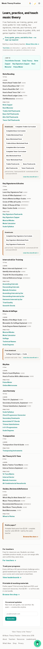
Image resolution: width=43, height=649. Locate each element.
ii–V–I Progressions (10, 427)
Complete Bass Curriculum (16, 131)
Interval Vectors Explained (15, 468)
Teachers (12, 639)
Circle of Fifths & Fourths (16, 202)
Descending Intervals (11, 287)
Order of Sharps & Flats (15, 205)
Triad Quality (8, 302)
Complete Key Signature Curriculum (19, 236)
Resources (20, 639)
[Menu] (39, 3)
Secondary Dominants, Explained (18, 403)
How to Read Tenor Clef (14, 92)
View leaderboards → (12, 577)
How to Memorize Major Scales (17, 199)
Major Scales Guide (14, 208)
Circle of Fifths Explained (14, 195)
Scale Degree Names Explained (17, 326)
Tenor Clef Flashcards (11, 120)
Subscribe (11, 619)
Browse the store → (30, 537)
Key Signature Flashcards (12, 214)
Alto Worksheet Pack (13, 156)
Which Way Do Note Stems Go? (17, 497)
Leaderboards (31, 639)
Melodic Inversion (9, 480)
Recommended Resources (17, 504)
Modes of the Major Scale (15, 320)
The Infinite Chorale (12, 61)
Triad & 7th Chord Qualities (15, 275)
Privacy (21, 643)
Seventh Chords (9, 306)
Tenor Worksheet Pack (14, 160)
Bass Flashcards (29, 164)
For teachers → (9, 560)
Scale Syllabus (8, 226)
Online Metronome (10, 385)
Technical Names (9, 341)
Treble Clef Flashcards (11, 111)
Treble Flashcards (12, 164)
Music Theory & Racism (14, 501)
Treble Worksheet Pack (14, 135)
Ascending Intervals (10, 284)
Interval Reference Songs (16, 278)
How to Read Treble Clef (14, 83)
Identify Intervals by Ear (14, 271)
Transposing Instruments (12, 451)
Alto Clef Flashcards (10, 117)
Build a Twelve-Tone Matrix (15, 465)
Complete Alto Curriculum (15, 147)
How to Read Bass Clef (13, 86)
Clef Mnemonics (13, 99)
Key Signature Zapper (21, 64)
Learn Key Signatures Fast (15, 192)
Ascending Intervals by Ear (13, 293)
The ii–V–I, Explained (13, 400)
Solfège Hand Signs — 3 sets (16, 354)
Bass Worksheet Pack (14, 139)
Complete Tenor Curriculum (16, 151)
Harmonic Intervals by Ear (12, 299)
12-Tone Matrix (8, 474)
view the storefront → (30, 177)
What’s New (7, 643)
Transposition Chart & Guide (16, 445)
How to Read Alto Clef (13, 89)
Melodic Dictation (9, 290)
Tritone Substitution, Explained (17, 406)
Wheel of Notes (9, 516)
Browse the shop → (11, 594)
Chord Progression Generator (14, 415)
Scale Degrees (8, 345)
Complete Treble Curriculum (25, 127)
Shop (15, 643)
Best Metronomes (12, 510)
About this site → (32, 44)
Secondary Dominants (11, 418)
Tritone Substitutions (11, 424)
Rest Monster (8, 108)
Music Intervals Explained (15, 268)
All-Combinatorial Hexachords (14, 483)
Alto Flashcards (12, 168)
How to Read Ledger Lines (15, 95)
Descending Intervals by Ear (13, 296)
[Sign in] (30, 3)
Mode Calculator (9, 223)
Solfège (6, 338)
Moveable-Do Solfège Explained (17, 323)
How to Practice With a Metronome (18, 376)
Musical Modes (8, 220)
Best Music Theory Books (15, 507)
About (5, 639)
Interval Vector (8, 477)
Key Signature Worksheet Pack (17, 240)
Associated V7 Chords (11, 421)
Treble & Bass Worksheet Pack (17, 143)
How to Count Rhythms (14, 373)
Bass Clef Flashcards (11, 114)
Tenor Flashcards (27, 168)
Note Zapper (7, 105)
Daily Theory (27, 61)
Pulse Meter (18, 67)
